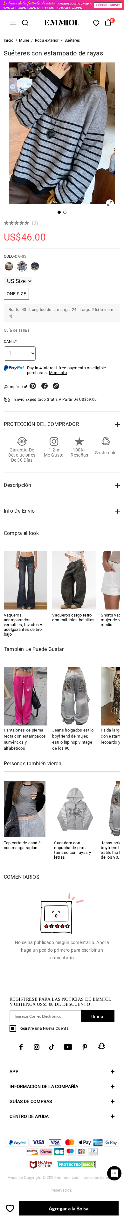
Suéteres (72, 40)
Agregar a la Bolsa (68, 1208)
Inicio (9, 40)
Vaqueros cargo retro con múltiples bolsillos (73, 617)
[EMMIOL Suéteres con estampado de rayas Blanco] (9, 268)
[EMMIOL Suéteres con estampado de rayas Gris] (22, 268)
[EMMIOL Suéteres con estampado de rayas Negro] (35, 268)
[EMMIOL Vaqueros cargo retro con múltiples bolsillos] (74, 580)
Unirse (97, 1016)
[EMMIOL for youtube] (68, 1046)
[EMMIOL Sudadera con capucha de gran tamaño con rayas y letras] (75, 809)
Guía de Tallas (16, 330)
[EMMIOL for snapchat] (102, 1046)
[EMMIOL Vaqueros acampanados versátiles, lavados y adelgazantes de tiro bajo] (26, 580)
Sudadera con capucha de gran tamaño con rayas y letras (72, 850)
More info (58, 372)
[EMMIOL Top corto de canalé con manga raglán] (25, 809)
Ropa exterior (47, 40)
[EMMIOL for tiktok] (51, 1046)
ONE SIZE (16, 293)
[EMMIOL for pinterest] (85, 1046)
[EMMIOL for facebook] (21, 1046)
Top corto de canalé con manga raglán (22, 845)
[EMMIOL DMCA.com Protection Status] (76, 1168)
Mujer (24, 40)
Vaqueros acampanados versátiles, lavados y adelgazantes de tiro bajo (23, 625)
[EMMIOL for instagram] (36, 1046)
